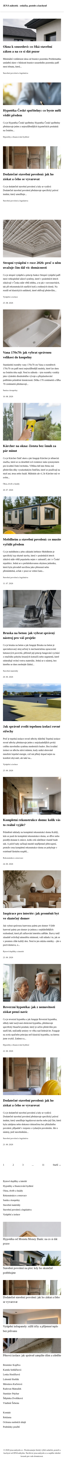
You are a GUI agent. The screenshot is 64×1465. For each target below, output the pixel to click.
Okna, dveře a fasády (11, 484)
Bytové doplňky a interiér (13, 951)
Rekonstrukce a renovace (13, 858)
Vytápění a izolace (10, 297)
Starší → (57, 1165)
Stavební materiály (10, 671)
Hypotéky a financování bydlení (16, 137)
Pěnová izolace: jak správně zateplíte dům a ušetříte (32, 1355)
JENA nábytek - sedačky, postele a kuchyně (25, 5)
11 (43, 1165)
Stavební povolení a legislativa (15, 73)
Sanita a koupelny (10, 390)
